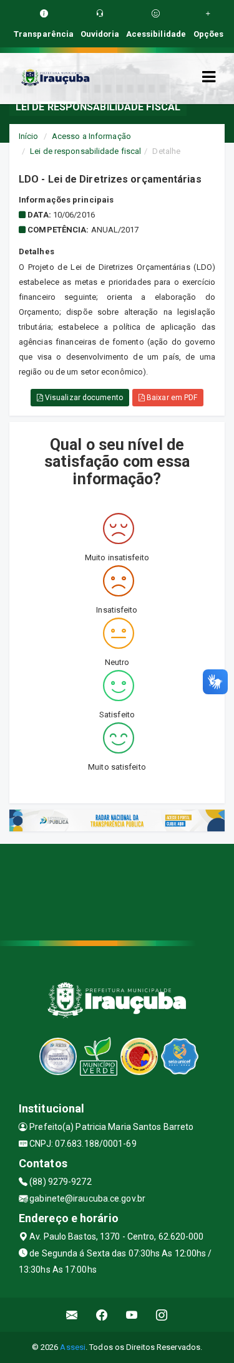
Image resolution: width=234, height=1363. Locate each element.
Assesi (72, 1347)
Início (29, 136)
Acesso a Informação (91, 136)
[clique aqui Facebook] (102, 1315)
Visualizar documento (83, 397)
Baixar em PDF (171, 397)
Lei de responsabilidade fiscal (85, 151)
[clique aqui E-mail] (72, 1315)
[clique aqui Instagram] (162, 1315)
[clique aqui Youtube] (132, 1315)
